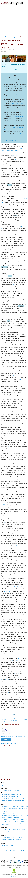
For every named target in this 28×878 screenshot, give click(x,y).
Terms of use (22, 854)
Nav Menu (25, 3)
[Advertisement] (14, 20)
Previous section (3, 720)
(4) (19, 408)
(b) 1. (13, 371)
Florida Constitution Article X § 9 (12, 796)
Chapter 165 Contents (14, 718)
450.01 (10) (23, 198)
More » (2, 847)
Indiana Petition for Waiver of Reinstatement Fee (13, 736)
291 (13, 507)
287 (5, 507)
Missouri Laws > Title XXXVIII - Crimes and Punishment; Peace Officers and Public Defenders (13, 831)
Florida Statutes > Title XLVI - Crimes (13, 802)
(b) (13, 285)
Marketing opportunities (9, 850)
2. (25, 181)
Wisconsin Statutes (6, 37)
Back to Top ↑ (14, 876)
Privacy (12, 854)
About (4, 854)
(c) (24, 379)
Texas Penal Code (8, 845)
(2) (14, 440)
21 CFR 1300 (9, 151)
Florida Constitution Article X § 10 (12, 794)
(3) (4, 276)
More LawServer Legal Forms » (8, 743)
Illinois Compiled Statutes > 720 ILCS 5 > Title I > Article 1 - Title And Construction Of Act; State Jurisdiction (15, 808)
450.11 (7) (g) (4, 660)
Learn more (6, 739)
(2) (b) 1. (15, 526)
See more (23, 779)
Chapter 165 (15, 37)
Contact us (22, 850)
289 (7, 507)
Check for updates (17, 50)
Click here (4, 68)
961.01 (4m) (18, 159)
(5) (24, 302)
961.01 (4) (15, 155)
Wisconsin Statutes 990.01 (19, 95)
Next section (25, 718)
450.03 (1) (20, 658)
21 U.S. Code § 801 (20, 149)
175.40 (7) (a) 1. (8, 591)
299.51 (20, 507)
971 (3, 151)
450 (24, 503)
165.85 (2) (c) (18, 587)
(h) (12, 660)
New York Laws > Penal (10, 841)
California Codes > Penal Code (11, 790)
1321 (16, 151)
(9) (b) (17, 660)
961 (4, 505)
